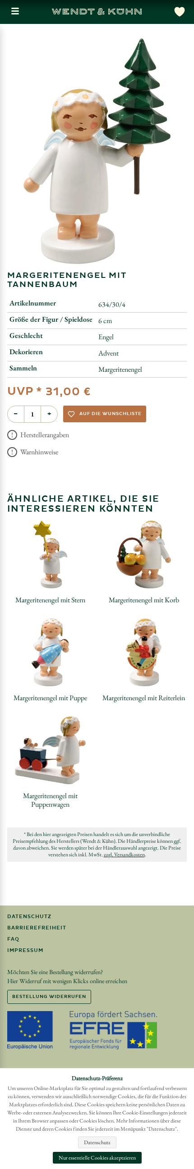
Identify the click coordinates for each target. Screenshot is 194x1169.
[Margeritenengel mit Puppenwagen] (50, 750)
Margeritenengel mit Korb (144, 600)
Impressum (25, 950)
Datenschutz (29, 916)
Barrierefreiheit (36, 928)
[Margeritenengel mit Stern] (50, 554)
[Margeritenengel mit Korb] (144, 554)
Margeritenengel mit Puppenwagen (50, 800)
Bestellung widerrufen (49, 996)
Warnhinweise (38, 452)
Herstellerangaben (44, 434)
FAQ (13, 939)
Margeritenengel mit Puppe (50, 697)
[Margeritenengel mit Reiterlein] (143, 652)
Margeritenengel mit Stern (50, 600)
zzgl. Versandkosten (124, 854)
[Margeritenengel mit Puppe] (50, 652)
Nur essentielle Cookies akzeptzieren (97, 1157)
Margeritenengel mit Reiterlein (143, 697)
